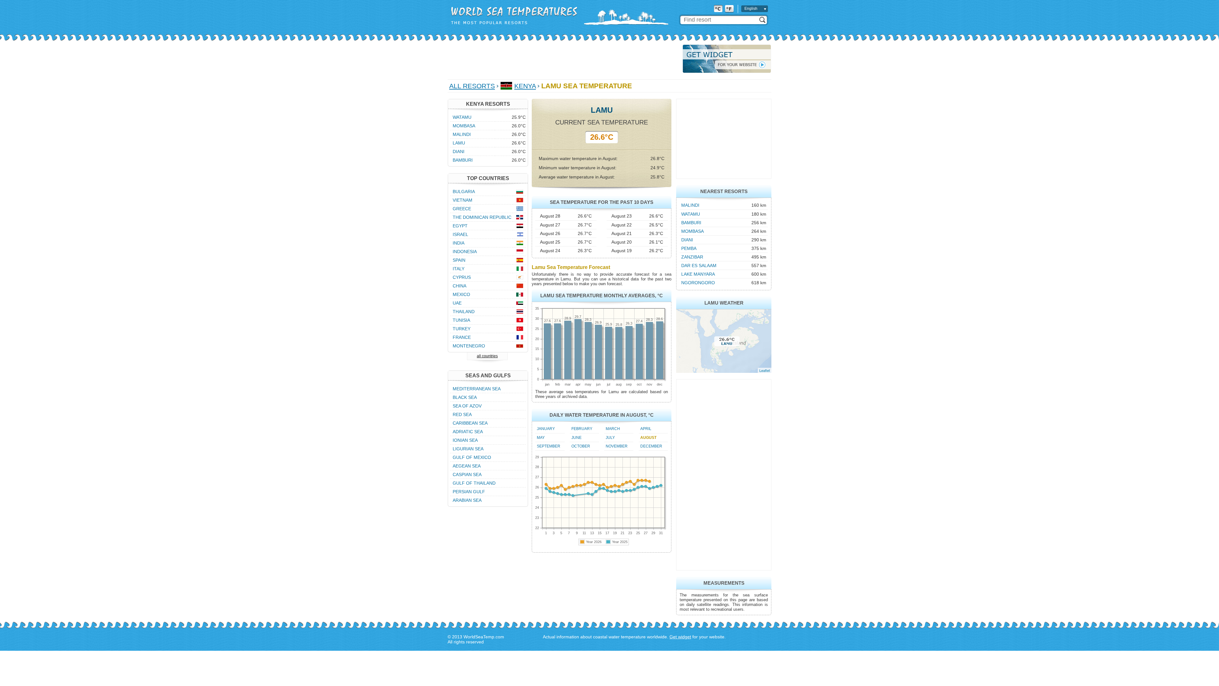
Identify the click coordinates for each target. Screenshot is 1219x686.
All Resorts (472, 86)
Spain (459, 260)
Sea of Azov (467, 405)
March (613, 429)
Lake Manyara (698, 274)
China (459, 285)
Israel (460, 234)
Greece (462, 208)
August (648, 437)
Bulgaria (464, 191)
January (546, 429)
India (458, 242)
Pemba (688, 248)
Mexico (461, 294)
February (581, 429)
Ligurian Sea (468, 448)
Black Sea (465, 397)
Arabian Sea (467, 500)
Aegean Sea (467, 465)
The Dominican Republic (482, 217)
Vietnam (462, 200)
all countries (487, 356)
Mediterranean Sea (477, 388)
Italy (458, 268)
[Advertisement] (563, 58)
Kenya (525, 86)
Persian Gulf (469, 491)
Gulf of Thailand (474, 483)
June (576, 437)
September (548, 446)
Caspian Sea (467, 474)
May (541, 437)
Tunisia (461, 320)
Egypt (460, 225)
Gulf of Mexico (472, 457)
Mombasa (692, 231)
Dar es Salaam (698, 265)
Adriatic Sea (468, 431)
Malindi (690, 205)
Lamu (459, 142)
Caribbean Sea (470, 423)
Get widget (680, 636)
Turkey (461, 328)
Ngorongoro (698, 282)
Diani (687, 239)
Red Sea (462, 414)
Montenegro (469, 345)
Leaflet (764, 370)
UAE (457, 303)
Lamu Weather (723, 303)
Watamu (690, 214)
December (651, 446)
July (610, 437)
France (462, 337)
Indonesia (465, 251)
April (645, 429)
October (580, 446)
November (617, 446)
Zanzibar (692, 256)
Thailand (464, 311)
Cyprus (462, 277)
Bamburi (691, 222)
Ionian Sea (465, 440)
